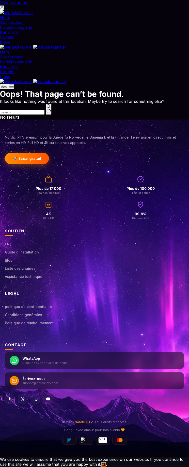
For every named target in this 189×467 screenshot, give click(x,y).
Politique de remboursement (29, 323)
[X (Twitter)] (23, 399)
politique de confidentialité (28, 307)
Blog (9, 260)
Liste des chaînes (20, 268)
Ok (104, 465)
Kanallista (9, 66)
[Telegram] (35, 399)
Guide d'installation (22, 252)
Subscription (12, 56)
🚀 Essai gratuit (27, 158)
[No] (106, 465)
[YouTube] (48, 399)
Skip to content (14, 2)
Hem (4, 52)
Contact (7, 71)
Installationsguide (16, 61)
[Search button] (48, 109)
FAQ (8, 244)
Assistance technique (23, 276)
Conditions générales (23, 315)
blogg (5, 76)
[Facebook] (10, 399)
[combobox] (22, 112)
